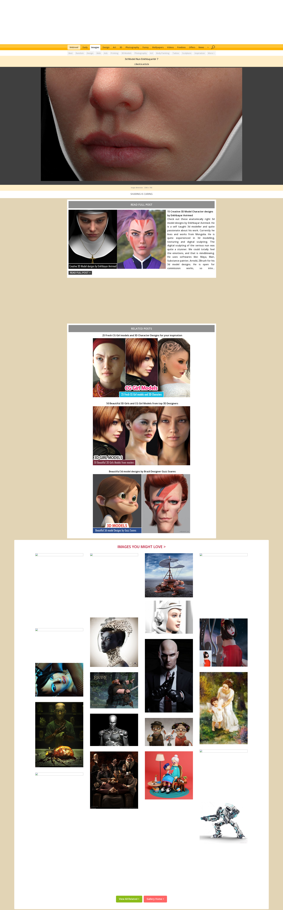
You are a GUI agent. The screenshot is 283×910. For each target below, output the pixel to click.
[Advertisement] (141, 22)
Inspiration (200, 53)
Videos (170, 47)
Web (99, 53)
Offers (192, 47)
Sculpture (186, 53)
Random (80, 53)
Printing (114, 53)
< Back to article (141, 64)
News (201, 47)
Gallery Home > (155, 899)
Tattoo (176, 53)
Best (71, 53)
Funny (146, 47)
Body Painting (162, 53)
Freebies (181, 47)
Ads (105, 53)
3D (121, 47)
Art (114, 47)
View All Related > (129, 899)
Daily (85, 47)
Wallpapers (158, 47)
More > (211, 53)
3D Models (126, 53)
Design (106, 47)
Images (95, 47)
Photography (132, 47)
